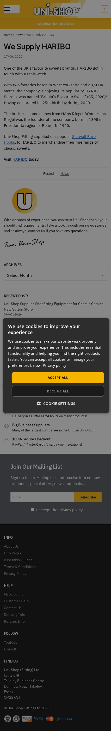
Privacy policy (54, 365)
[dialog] (56, 365)
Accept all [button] (58, 377)
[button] (56, 403)
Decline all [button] (58, 391)
